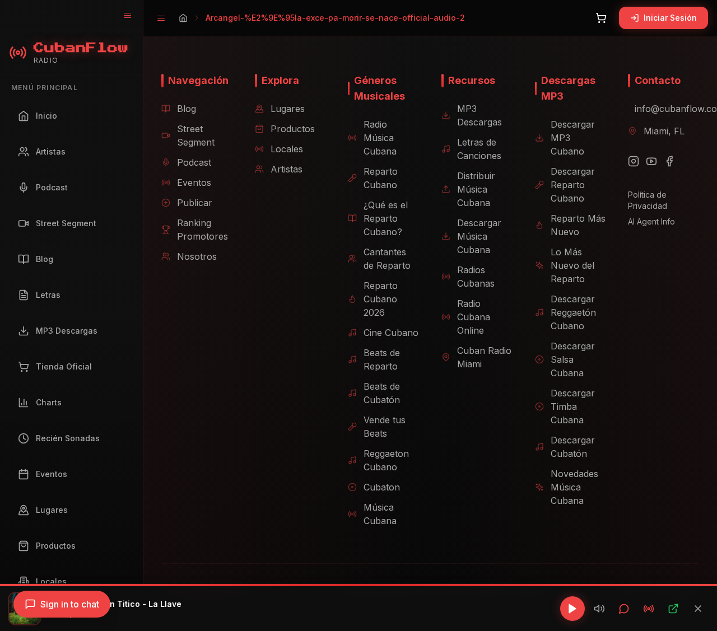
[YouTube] (651, 161)
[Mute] (599, 609)
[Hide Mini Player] (698, 609)
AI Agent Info (651, 221)
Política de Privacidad (647, 200)
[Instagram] (633, 161)
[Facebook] (669, 161)
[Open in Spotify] (673, 609)
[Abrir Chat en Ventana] (624, 609)
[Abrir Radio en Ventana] (649, 609)
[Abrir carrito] (601, 18)
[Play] (572, 608)
